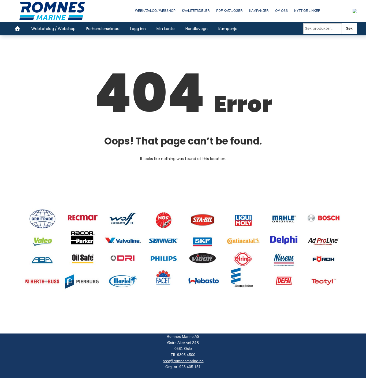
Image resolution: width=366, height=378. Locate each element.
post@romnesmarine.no (183, 361)
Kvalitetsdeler (196, 11)
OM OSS (281, 11)
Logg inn (138, 28)
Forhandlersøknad (102, 28)
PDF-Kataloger (229, 11)
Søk (349, 28)
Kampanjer (259, 11)
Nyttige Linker (307, 11)
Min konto (165, 28)
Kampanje (227, 28)
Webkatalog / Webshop (155, 11)
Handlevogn (196, 28)
